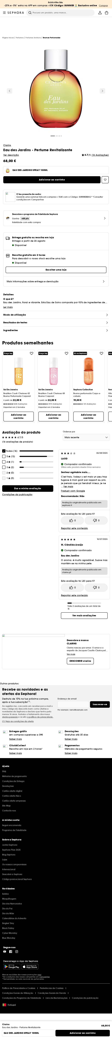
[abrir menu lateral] (4, 12)
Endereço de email (67, 699)
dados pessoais (10, 717)
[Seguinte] (102, 91)
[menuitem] (100, 12)
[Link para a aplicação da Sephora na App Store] (29, 966)
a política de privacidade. (40, 717)
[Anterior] (9, 91)
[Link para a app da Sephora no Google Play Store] (11, 966)
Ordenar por (69, 431)
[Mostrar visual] (56, 89)
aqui (39, 975)
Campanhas (44, 977)
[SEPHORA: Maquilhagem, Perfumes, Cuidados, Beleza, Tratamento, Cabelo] (16, 13)
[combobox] (86, 437)
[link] (27, 488)
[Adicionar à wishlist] (31, 353)
